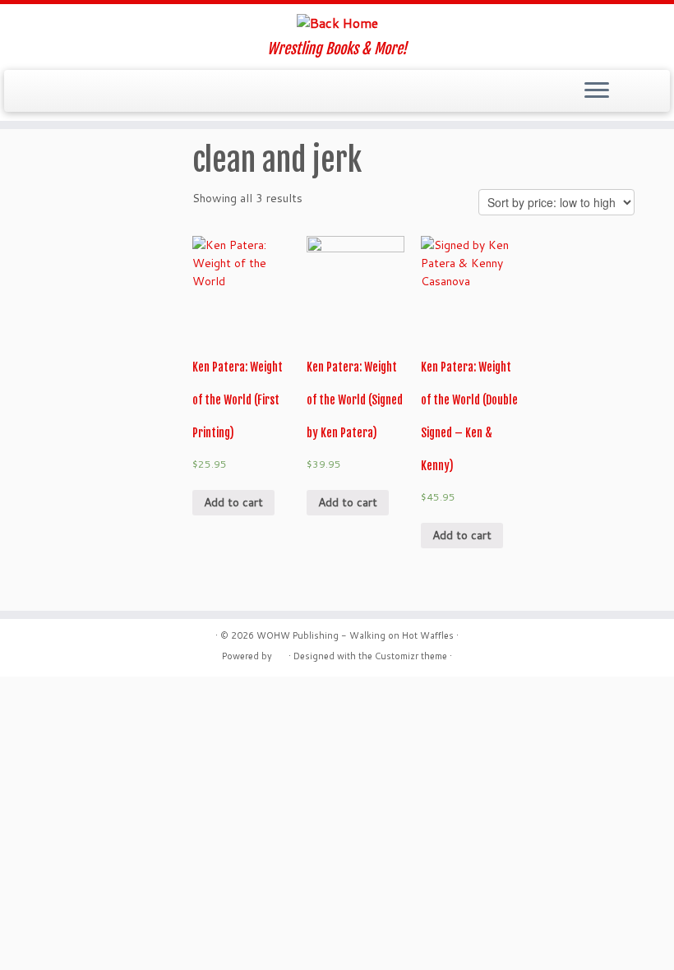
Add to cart (233, 502)
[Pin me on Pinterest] (141, 92)
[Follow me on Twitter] (52, 92)
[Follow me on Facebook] (74, 92)
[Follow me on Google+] (96, 92)
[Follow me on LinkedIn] (163, 92)
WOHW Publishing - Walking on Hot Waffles (355, 635)
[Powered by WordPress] (280, 652)
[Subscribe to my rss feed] (30, 92)
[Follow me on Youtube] (119, 92)
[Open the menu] (596, 91)
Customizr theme (411, 656)
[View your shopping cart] (647, 86)
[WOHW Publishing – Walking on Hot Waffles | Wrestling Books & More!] (337, 22)
